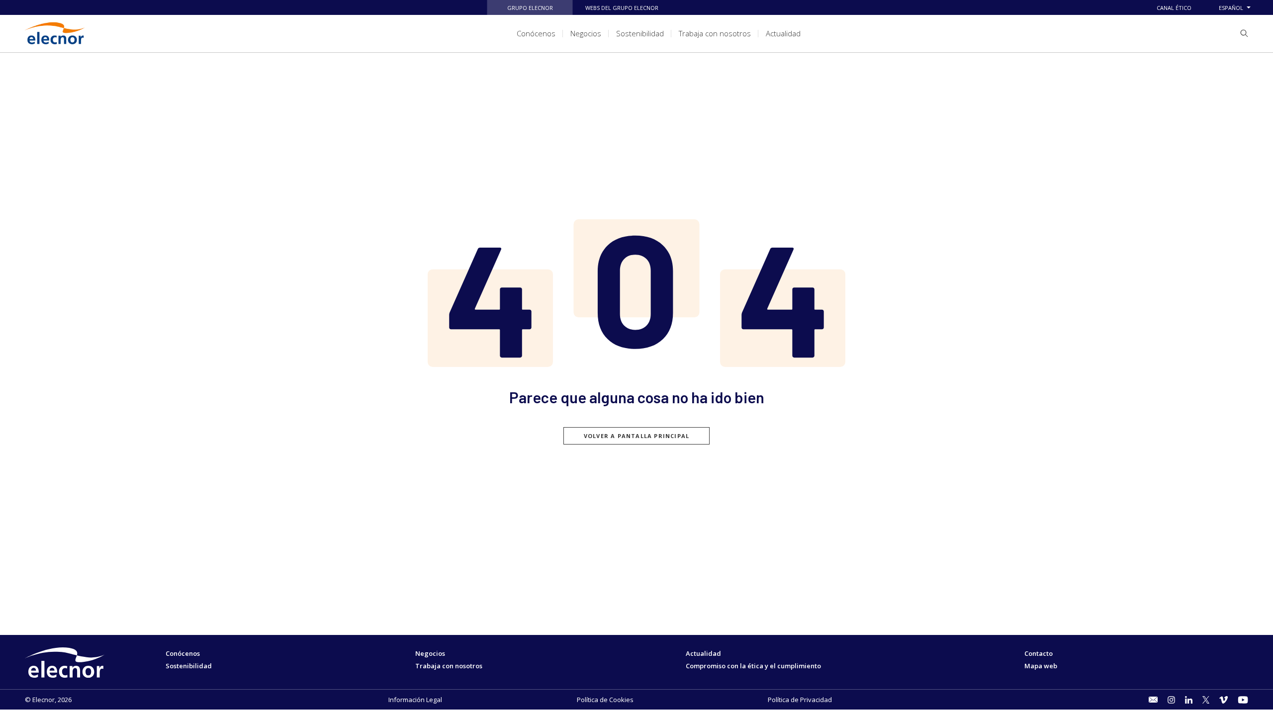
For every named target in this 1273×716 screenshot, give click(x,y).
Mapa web (1040, 665)
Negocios (430, 653)
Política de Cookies (605, 699)
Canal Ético (1174, 7)
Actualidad (703, 653)
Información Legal (415, 699)
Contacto (1038, 653)
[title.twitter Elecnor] (1206, 700)
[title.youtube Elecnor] (1243, 700)
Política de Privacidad (800, 699)
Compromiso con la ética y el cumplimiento (753, 665)
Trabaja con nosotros (448, 665)
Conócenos (183, 653)
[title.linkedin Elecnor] (1188, 700)
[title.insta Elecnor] (1171, 700)
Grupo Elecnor (530, 7)
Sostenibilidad (189, 665)
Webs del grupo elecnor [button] (621, 7)
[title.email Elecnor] (1153, 700)
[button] (1240, 33)
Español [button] (1231, 7)
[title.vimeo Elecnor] (1223, 700)
